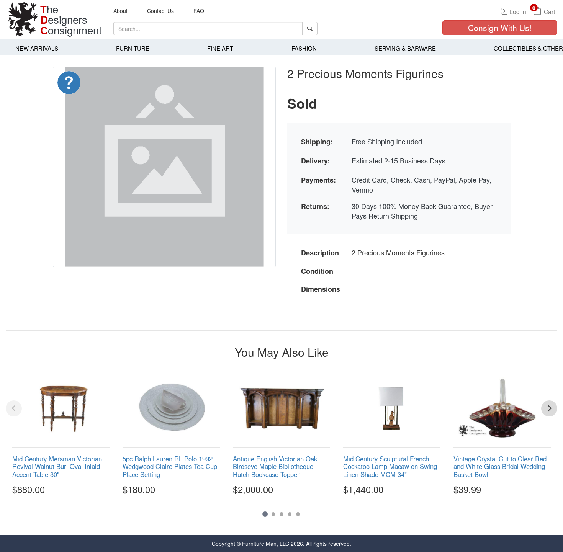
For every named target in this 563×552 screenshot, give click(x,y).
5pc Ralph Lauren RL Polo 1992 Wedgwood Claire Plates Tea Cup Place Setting (170, 466)
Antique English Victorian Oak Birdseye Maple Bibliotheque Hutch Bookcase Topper (275, 466)
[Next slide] (549, 408)
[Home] (23, 19)
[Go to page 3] (281, 514)
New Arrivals (36, 48)
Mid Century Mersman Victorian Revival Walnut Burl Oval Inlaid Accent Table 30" (57, 466)
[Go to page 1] (264, 513)
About (120, 11)
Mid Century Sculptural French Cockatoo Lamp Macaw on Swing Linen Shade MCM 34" (390, 466)
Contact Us (160, 11)
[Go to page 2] (273, 514)
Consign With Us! (500, 27)
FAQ (198, 11)
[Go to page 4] (290, 514)
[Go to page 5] (298, 514)
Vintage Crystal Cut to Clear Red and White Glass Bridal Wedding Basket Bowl (500, 466)
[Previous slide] (14, 408)
